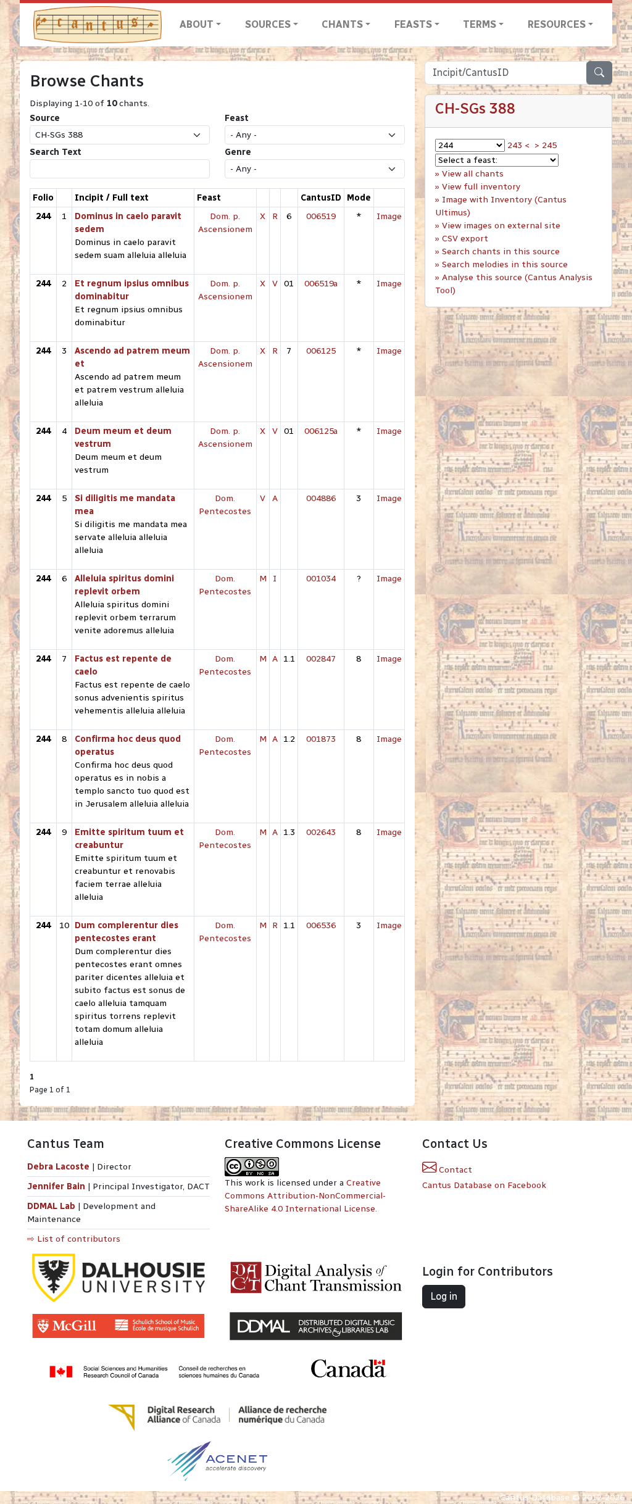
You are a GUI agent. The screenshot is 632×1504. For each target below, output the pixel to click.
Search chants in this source (501, 251)
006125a (321, 431)
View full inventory (481, 186)
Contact (454, 1170)
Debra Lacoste (58, 1166)
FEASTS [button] (413, 24)
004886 (321, 498)
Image (389, 216)
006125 (321, 351)
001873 (321, 739)
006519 (321, 216)
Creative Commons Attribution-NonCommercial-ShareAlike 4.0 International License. (305, 1196)
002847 (321, 659)
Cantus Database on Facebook (484, 1185)
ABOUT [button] (197, 24)
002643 (321, 832)
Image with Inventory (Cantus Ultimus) (501, 206)
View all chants (473, 173)
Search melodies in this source (505, 264)
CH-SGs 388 (475, 108)
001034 (321, 578)
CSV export (465, 238)
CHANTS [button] (342, 24)
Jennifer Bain (57, 1186)
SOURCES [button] (268, 24)
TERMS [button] (479, 24)
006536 (321, 925)
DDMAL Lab (51, 1206)
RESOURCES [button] (557, 24)
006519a (321, 283)
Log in (443, 1296)
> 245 (545, 145)
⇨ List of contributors (73, 1239)
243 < (518, 145)
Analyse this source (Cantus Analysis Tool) (513, 284)
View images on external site (501, 225)
